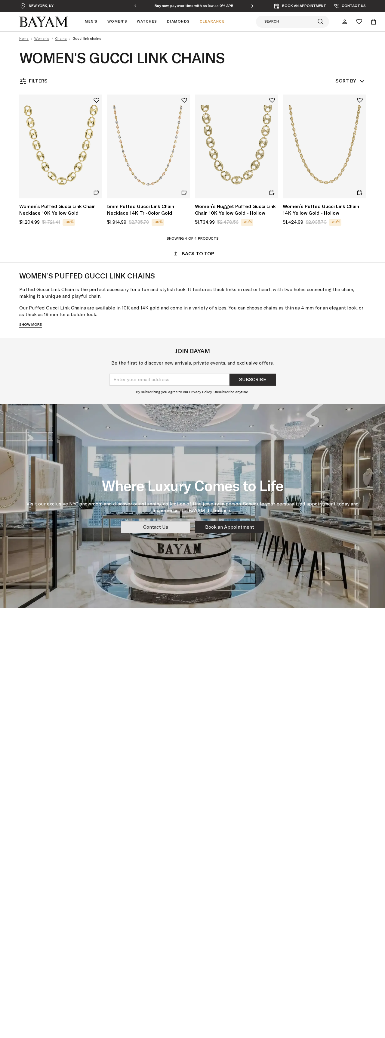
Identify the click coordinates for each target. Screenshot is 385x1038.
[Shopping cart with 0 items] (373, 21)
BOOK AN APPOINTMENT (304, 6)
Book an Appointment (229, 527)
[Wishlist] (359, 21)
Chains (61, 39)
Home (24, 39)
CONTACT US (354, 6)
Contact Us (155, 527)
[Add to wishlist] (96, 100)
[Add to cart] (96, 192)
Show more (30, 325)
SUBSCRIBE (252, 379)
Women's (41, 39)
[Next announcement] (252, 6)
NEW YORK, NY (41, 6)
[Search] (320, 21)
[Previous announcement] (135, 6)
